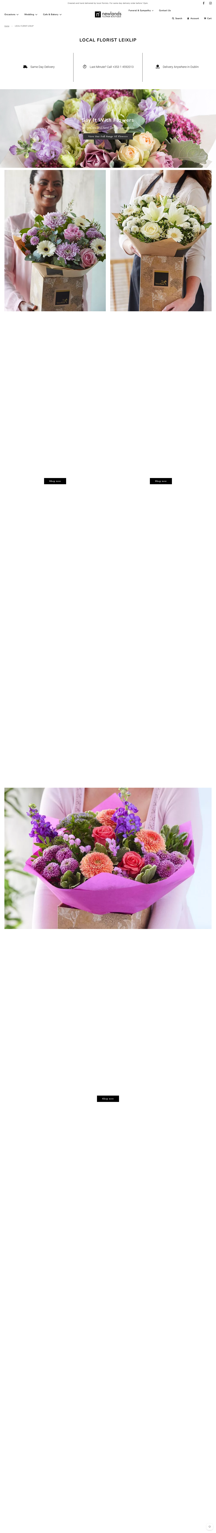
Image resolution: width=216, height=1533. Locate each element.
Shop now (55, 481)
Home (6, 26)
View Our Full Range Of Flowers (108, 136)
